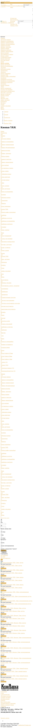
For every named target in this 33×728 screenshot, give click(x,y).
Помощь (3, 700)
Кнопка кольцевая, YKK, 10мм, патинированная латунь (16, 596)
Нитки (12, 22)
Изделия (12, 21)
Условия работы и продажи (8, 703)
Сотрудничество (5, 694)
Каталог (6, 114)
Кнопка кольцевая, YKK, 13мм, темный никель (14, 671)
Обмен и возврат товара (7, 705)
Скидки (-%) (13, 24)
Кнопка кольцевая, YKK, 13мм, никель (11, 580)
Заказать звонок (5, 718)
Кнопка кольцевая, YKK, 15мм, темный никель (14, 678)
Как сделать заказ (5, 702)
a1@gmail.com (27, 725)
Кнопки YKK (7, 123)
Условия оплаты (5, 699)
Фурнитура (13, 18)
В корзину (3, 568)
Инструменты (14, 19)
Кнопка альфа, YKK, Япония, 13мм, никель (13, 633)
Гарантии (3, 706)
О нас (2, 693)
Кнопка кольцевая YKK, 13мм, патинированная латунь (16, 603)
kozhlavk (20, 725)
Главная (6, 111)
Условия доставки (5, 697)
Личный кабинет (5, 1)
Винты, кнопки (8, 120)
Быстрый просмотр (6, 564)
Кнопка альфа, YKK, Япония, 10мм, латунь (13, 611)
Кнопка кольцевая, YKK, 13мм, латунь (11, 565)
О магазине (4, 691)
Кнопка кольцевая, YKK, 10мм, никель (11, 573)
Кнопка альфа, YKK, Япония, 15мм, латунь (13, 618)
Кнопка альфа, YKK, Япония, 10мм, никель (13, 625)
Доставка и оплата (6, 696)
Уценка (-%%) (14, 25)
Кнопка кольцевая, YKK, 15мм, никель (11, 587)
